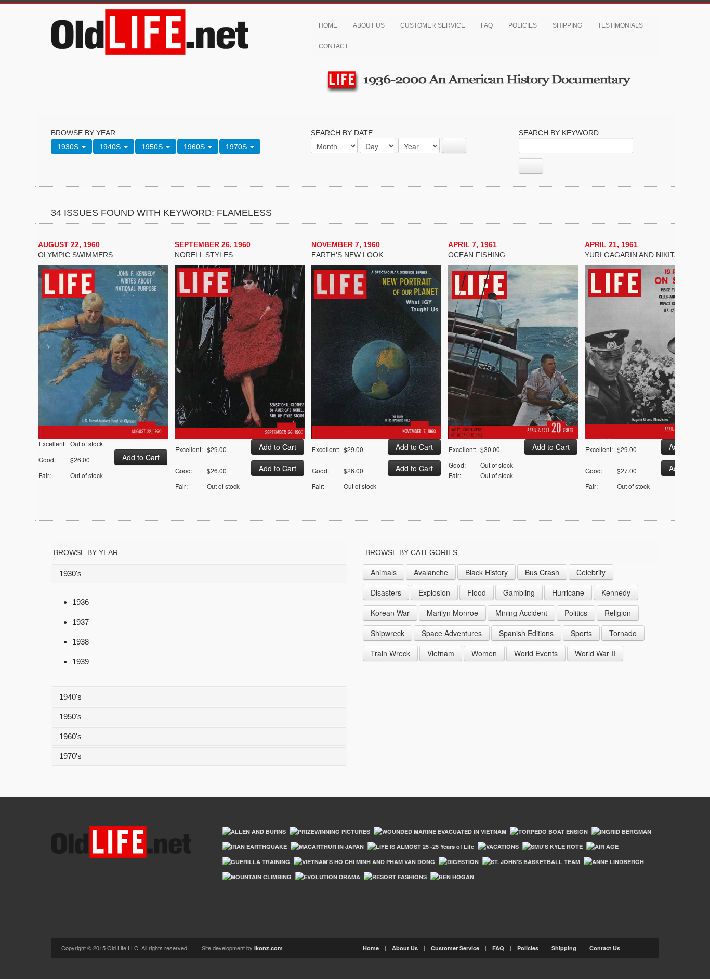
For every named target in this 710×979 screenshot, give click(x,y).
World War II (595, 653)
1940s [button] (111, 147)
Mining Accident (521, 613)
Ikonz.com (268, 948)
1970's (70, 756)
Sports (581, 633)
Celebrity (591, 572)
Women (484, 653)
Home (328, 25)
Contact (333, 46)
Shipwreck (387, 633)
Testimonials (620, 25)
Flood (476, 592)
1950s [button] (153, 147)
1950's (70, 716)
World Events (536, 653)
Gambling (519, 592)
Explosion (434, 592)
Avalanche (431, 572)
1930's (70, 573)
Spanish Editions (526, 633)
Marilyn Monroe (452, 613)
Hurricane (568, 592)
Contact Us (604, 948)
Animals (384, 572)
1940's (70, 696)
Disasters (386, 592)
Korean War (390, 613)
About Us (369, 25)
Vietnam (440, 653)
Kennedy (615, 592)
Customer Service (432, 25)
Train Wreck (390, 653)
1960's (70, 736)
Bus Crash (542, 572)
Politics (575, 613)
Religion (617, 613)
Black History (486, 572)
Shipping (567, 25)
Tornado (623, 633)
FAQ (487, 25)
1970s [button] (237, 147)
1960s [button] (195, 147)
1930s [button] (69, 147)
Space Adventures (452, 633)
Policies (522, 25)
